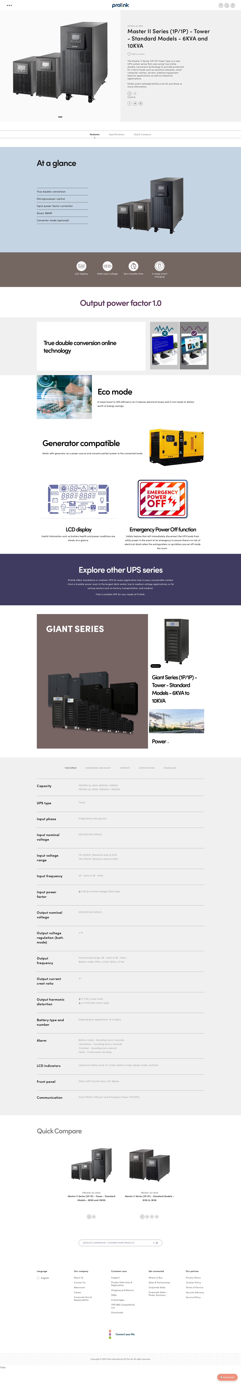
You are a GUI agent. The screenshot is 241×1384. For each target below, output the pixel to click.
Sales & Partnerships (159, 1282)
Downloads (170, 768)
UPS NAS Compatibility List (123, 1306)
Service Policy (193, 1297)
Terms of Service (194, 1287)
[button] (227, 5)
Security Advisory (195, 1292)
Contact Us (79, 1282)
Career (77, 1292)
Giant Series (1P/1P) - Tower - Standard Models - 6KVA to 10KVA (174, 688)
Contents (125, 768)
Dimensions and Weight (98, 768)
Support (115, 1277)
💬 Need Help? (227, 1377)
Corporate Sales (157, 1287)
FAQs (113, 1295)
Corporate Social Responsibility (83, 1298)
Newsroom (79, 1287)
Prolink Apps (117, 1299)
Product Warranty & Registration (121, 1283)
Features (95, 134)
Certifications (147, 768)
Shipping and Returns (122, 1290)
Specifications (116, 134)
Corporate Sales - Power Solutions (158, 1293)
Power (159, 741)
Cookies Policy (193, 1282)
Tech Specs (71, 768)
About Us (78, 1277)
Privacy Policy (193, 1277)
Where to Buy (156, 1277)
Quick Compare (142, 134)
